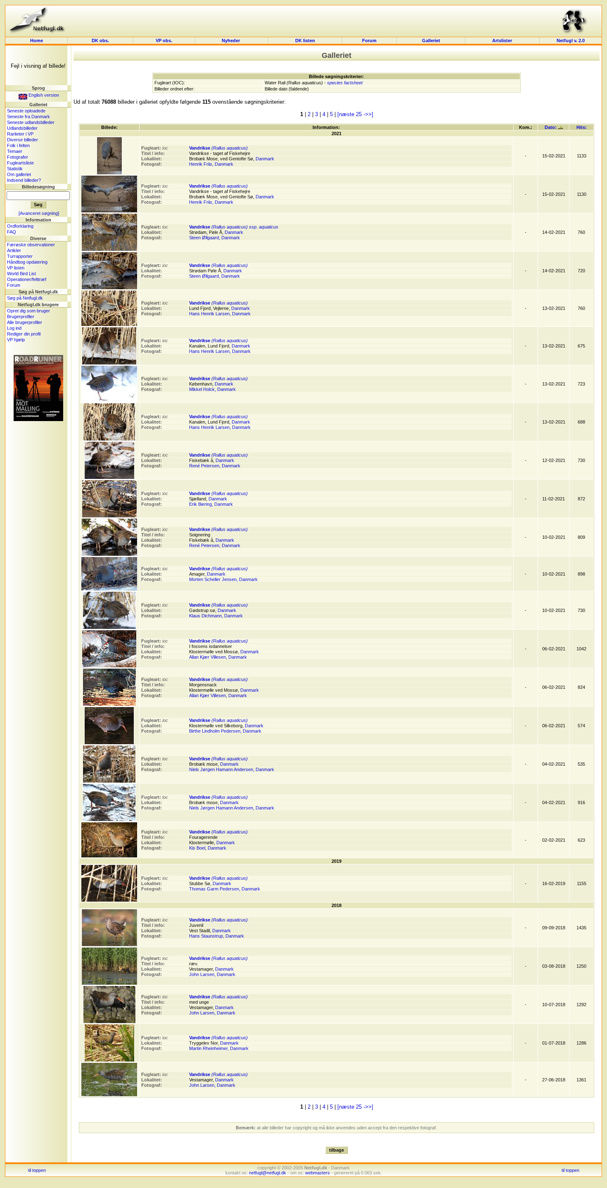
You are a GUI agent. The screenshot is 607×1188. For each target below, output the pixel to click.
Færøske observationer (31, 244)
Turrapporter (20, 256)
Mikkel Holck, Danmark (212, 389)
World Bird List (21, 273)
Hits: (581, 127)
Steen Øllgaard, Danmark (214, 237)
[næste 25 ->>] (355, 114)
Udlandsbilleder (22, 128)
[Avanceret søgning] (39, 213)
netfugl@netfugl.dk (267, 1172)
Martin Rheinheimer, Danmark (219, 1048)
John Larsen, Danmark (212, 974)
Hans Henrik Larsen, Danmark (220, 313)
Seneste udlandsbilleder (31, 122)
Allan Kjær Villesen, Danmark (218, 657)
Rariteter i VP (20, 133)
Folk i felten (18, 145)
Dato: (551, 127)
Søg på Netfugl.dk (25, 297)
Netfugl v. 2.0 (571, 40)
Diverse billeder (22, 139)
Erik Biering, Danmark (211, 504)
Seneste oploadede (26, 110)
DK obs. (100, 40)
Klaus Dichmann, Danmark (216, 615)
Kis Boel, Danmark (207, 847)
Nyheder (231, 40)
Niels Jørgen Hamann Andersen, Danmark (231, 769)
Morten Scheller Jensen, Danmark (223, 579)
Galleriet (431, 40)
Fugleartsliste (20, 162)
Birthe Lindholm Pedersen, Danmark (225, 731)
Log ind (14, 328)
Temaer (14, 151)
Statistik (15, 168)
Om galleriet (19, 174)
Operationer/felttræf (26, 279)
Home (36, 40)
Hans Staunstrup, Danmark (216, 935)
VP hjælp (16, 339)
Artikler (14, 250)
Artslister (502, 40)
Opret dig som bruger (28, 310)
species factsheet (345, 82)
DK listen (305, 40)
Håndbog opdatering (27, 262)
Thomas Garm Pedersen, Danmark (224, 888)
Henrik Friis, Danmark (211, 164)
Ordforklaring (20, 226)
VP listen (15, 267)
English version (43, 95)
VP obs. (164, 40)
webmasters (317, 1172)
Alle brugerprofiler (24, 322)
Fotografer (17, 157)
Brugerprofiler (20, 316)
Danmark (265, 158)
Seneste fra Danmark (28, 116)
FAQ (11, 231)
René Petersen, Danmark (214, 465)
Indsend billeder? (24, 180)
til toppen (37, 1170)
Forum (369, 40)
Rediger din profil (23, 333)
